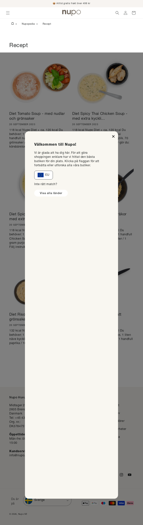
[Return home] (12, 24)
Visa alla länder (51, 193)
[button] (8, 13)
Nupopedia (28, 24)
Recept (47, 24)
